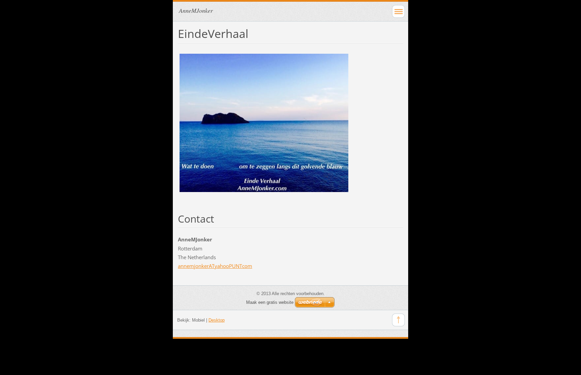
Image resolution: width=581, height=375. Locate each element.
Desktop (216, 320)
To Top (398, 320)
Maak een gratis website (270, 302)
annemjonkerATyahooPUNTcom (215, 266)
